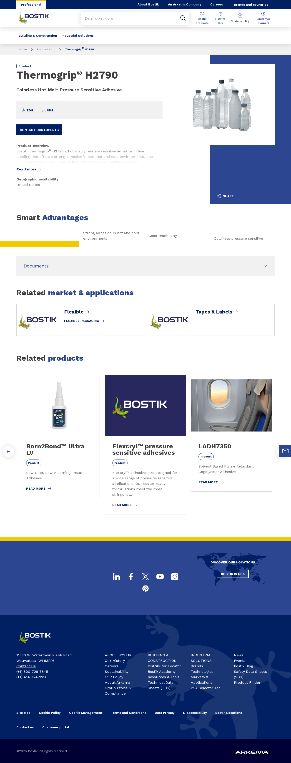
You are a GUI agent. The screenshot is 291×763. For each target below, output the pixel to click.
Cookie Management (85, 712)
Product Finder (247, 682)
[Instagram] (174, 576)
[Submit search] (183, 18)
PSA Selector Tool (206, 688)
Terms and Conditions (128, 712)
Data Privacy (165, 712)
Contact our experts (39, 130)
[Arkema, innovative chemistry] (37, 645)
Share (228, 196)
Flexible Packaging (81, 321)
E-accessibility (195, 712)
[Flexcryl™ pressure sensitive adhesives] (145, 444)
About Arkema (117, 682)
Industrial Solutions (78, 35)
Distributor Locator (164, 666)
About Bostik (148, 4)
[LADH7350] (231, 433)
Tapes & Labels (214, 311)
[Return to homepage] (36, 18)
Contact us (25, 727)
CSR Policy (114, 677)
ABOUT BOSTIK (118, 655)
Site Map (23, 712)
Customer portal (55, 727)
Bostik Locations (228, 712)
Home (23, 49)
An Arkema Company (184, 4)
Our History (115, 660)
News (238, 655)
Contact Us (26, 666)
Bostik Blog (243, 666)
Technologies (202, 671)
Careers (216, 4)
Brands (197, 666)
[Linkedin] (116, 576)
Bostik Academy (162, 671)
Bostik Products (202, 21)
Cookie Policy (50, 712)
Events (239, 660)
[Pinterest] (145, 588)
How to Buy (220, 21)
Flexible (74, 311)
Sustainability (240, 21)
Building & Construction (38, 35)
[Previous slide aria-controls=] (8, 451)
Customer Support (263, 21)
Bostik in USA (233, 574)
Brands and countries (251, 4)
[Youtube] (160, 576)
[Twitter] (145, 576)
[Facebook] (131, 576)
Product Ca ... (46, 49)
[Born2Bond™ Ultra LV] (59, 436)
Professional (31, 4)
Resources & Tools (164, 677)
